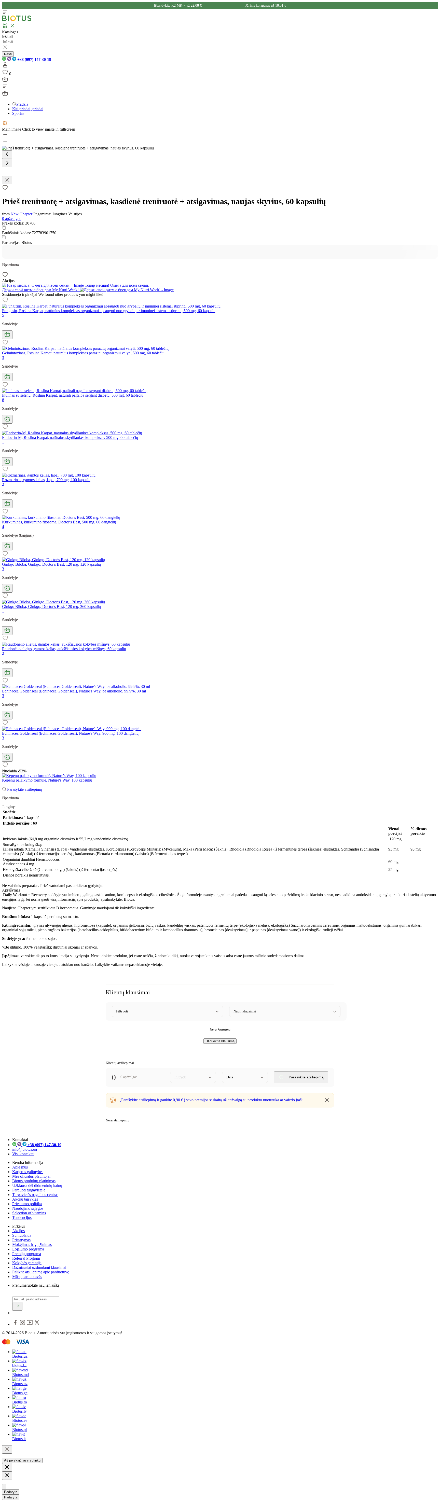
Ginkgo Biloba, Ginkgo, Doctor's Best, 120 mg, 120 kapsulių (51, 564)
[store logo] (17, 20)
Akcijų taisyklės (25, 1199)
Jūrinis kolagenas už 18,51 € (265, 5)
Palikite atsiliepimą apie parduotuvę (40, 1272)
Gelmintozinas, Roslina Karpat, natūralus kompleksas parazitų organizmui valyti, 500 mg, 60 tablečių (83, 353)
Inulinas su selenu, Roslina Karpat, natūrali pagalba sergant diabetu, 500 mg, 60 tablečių (72, 395)
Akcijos (18, 1231)
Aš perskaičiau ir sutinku (22, 1460)
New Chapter (21, 214)
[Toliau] (7, 163)
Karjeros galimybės (27, 1172)
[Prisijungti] (5, 66)
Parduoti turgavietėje (28, 1190)
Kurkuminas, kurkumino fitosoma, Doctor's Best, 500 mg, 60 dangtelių (59, 522)
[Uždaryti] (7, 1449)
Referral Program (26, 1258)
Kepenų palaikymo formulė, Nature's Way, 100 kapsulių (47, 780)
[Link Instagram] (23, 1324)
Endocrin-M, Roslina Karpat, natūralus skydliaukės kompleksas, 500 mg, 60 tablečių (70, 437)
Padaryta (10, 1492)
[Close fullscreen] (7, 180)
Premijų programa (26, 1253)
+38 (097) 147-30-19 (33, 59)
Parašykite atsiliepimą (24, 789)
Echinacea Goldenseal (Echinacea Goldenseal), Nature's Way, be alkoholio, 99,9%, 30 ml (74, 691)
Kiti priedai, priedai (27, 109)
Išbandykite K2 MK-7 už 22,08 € (178, 5)
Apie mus (20, 1167)
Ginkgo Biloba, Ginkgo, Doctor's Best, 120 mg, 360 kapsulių (51, 606)
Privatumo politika (27, 1204)
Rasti (8, 54)
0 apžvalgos (11, 218)
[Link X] (37, 1324)
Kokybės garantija (27, 1263)
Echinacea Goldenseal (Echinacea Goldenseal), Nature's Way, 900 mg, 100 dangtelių (70, 733)
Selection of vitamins (29, 1213)
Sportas (18, 113)
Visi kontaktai (23, 1154)
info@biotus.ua (24, 1149)
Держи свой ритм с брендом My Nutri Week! (41, 290)
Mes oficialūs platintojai (31, 1176)
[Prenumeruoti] (17, 1306)
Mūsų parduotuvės (27, 1276)
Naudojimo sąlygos (27, 1208)
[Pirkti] (7, 334)
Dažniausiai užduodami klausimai (39, 1267)
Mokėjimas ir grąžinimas (32, 1244)
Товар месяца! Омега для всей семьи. (116, 285)
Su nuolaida (21, 1235)
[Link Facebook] (15, 1324)
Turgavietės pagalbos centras (35, 1194)
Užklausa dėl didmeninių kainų (37, 1185)
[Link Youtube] (30, 1324)
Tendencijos (22, 1217)
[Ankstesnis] (7, 154)
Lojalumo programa (28, 1249)
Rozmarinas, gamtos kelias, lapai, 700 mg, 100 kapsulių (46, 480)
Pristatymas (21, 1240)
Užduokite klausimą (220, 1041)
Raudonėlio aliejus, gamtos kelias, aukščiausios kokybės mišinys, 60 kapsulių (64, 649)
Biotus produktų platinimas (34, 1181)
